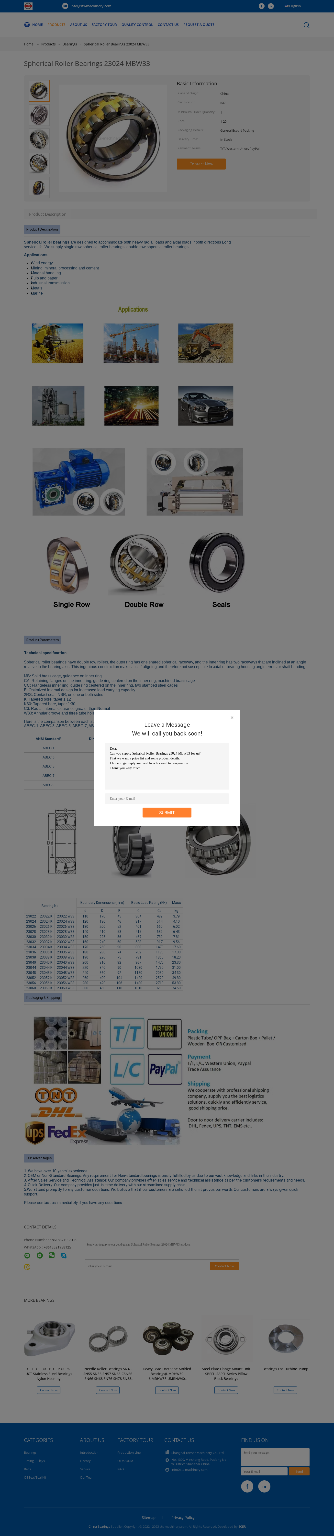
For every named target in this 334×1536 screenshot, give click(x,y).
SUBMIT (167, 812)
